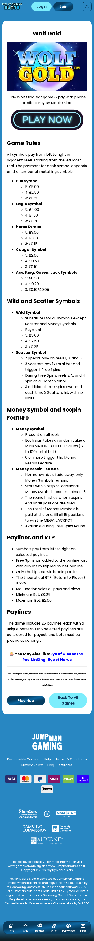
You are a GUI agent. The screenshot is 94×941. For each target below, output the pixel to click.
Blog (50, 765)
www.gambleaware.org (24, 866)
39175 (83, 887)
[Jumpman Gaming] (47, 748)
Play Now (26, 700)
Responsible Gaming (23, 759)
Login (42, 6)
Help (47, 759)
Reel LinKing (34, 659)
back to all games (68, 700)
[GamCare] (28, 814)
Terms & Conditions (71, 759)
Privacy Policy (32, 765)
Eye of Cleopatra (66, 654)
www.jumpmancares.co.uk (67, 866)
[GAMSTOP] (66, 814)
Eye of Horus (60, 659)
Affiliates (66, 765)
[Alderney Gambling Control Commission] (47, 840)
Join (63, 6)
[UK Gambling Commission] (34, 828)
